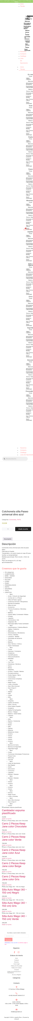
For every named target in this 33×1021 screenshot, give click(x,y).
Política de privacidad (16, 965)
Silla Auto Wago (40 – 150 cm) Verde (14, 917)
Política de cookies (16, 967)
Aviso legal (16, 964)
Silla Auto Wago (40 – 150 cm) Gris (14, 904)
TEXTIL (19, 519)
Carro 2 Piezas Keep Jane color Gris (13, 878)
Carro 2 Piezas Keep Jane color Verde (13, 838)
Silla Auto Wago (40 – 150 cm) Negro (14, 891)
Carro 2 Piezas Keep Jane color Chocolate (14, 825)
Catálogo (23, 452)
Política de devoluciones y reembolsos (14, 972)
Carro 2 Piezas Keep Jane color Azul (13, 851)
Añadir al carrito (23, 529)
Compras (16, 969)
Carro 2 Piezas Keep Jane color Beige (13, 865)
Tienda (22, 69)
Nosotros (23, 448)
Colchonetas (12, 519)
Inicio (22, 67)
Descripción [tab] (7, 539)
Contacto (23, 450)
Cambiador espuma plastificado (13, 812)
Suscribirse (8, 940)
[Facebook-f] (14, 952)
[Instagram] (18, 952)
